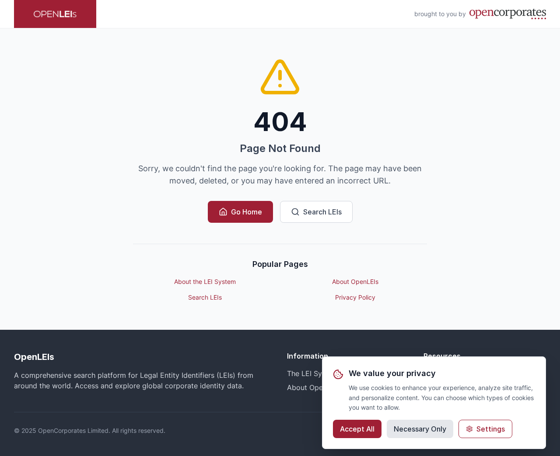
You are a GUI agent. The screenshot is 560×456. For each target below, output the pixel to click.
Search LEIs (322, 211)
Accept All (357, 429)
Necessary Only (420, 429)
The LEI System (312, 373)
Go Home (246, 211)
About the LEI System (205, 281)
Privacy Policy (355, 297)
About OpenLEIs (355, 281)
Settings (490, 429)
